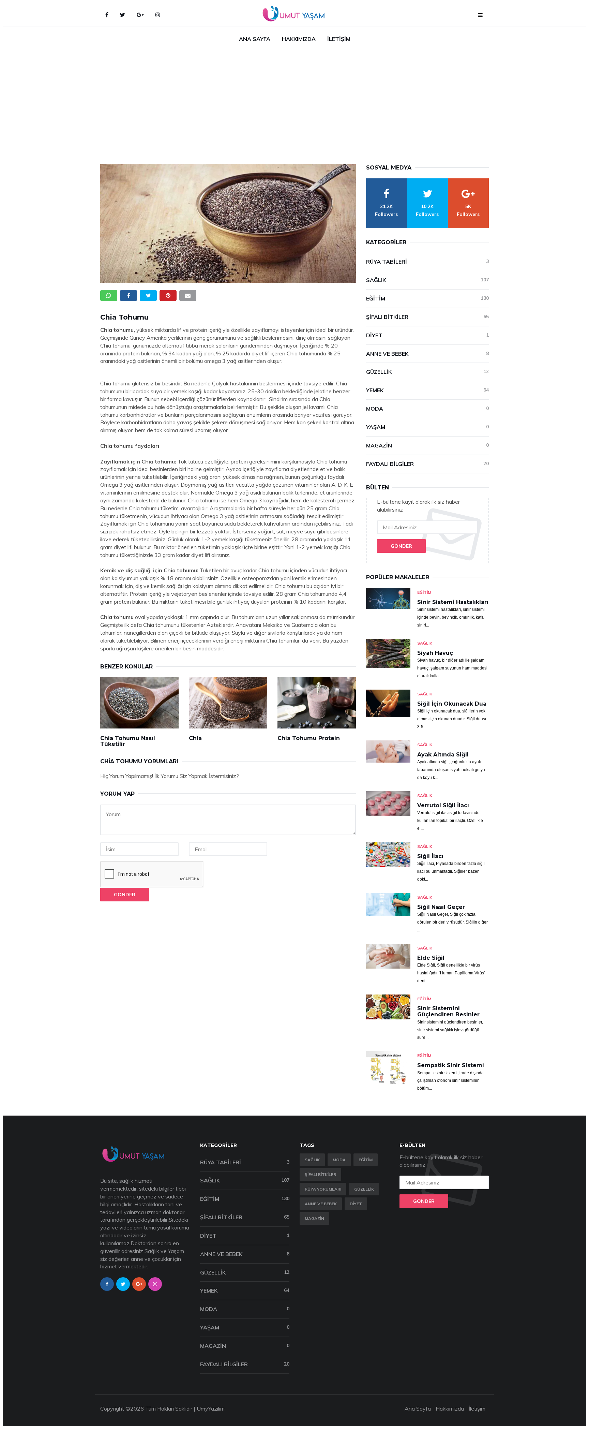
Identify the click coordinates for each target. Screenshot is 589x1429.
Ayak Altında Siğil (443, 754)
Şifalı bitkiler (320, 1174)
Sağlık (427, 280)
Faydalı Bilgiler (427, 463)
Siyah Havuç (435, 653)
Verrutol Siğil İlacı (443, 805)
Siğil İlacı (430, 856)
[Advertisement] (294, 102)
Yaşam (427, 427)
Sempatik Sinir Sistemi (450, 1065)
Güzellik (427, 371)
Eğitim (427, 298)
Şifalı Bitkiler (427, 316)
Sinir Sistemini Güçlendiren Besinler (448, 1011)
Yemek (427, 390)
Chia (195, 738)
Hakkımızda (299, 38)
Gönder (124, 895)
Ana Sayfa (254, 38)
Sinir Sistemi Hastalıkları (452, 602)
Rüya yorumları (323, 1189)
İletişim (338, 38)
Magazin (427, 445)
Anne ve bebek (321, 1203)
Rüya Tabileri (427, 261)
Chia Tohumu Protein (308, 738)
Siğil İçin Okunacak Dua (451, 704)
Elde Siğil (430, 958)
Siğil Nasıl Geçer (441, 907)
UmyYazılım (211, 1408)
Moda (427, 408)
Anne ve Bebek (427, 353)
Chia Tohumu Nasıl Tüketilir (127, 741)
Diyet (427, 335)
